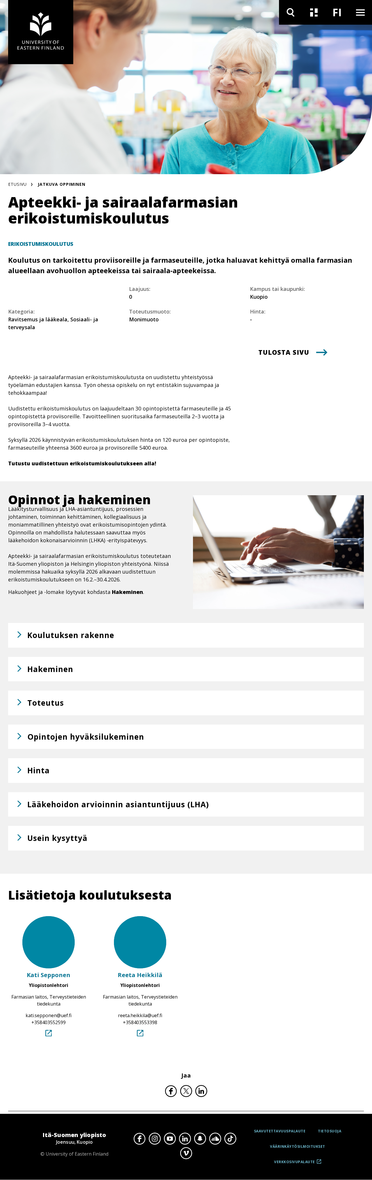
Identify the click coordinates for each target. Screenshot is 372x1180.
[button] (186, 635)
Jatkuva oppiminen (61, 184)
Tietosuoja (329, 1131)
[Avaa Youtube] (169, 1138)
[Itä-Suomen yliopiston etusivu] (40, 32)
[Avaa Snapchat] (200, 1138)
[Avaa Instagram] (154, 1138)
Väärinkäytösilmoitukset (297, 1146)
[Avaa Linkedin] (184, 1138)
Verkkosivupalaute (294, 1164)
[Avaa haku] (290, 12)
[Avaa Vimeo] (186, 1153)
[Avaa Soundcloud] (215, 1138)
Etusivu (17, 184)
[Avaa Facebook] (139, 1138)
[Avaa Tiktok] (230, 1138)
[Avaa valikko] (360, 12)
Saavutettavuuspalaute (280, 1131)
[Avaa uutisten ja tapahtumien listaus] (314, 12)
